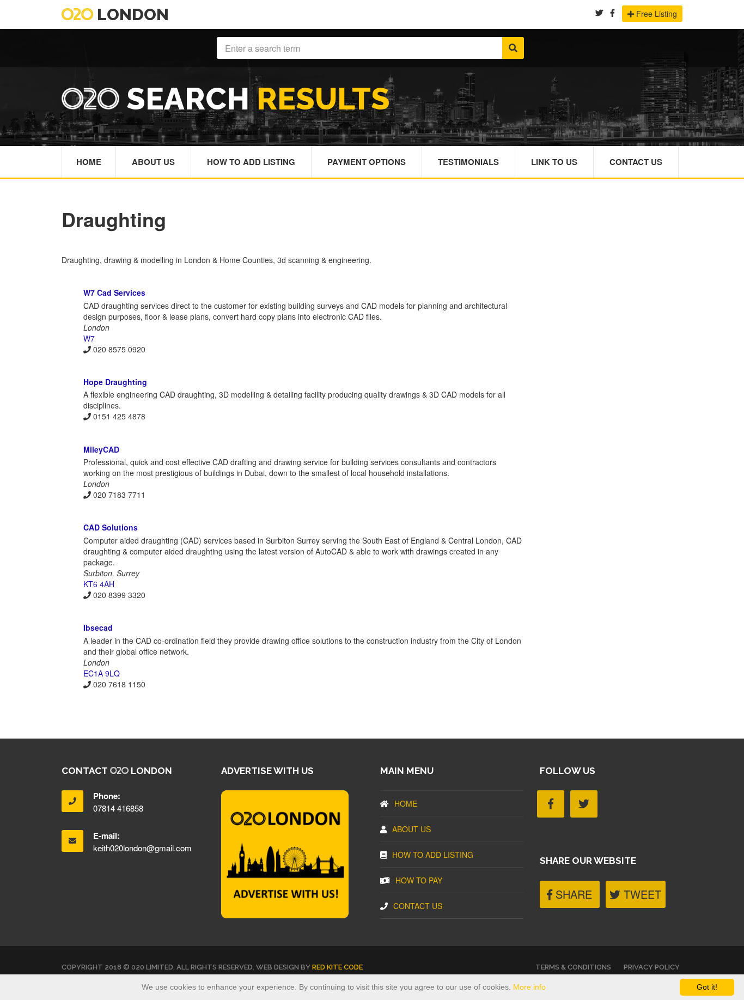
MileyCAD (101, 449)
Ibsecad (98, 627)
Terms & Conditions (573, 967)
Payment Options (366, 162)
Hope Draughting (115, 381)
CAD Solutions (110, 527)
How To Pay (418, 880)
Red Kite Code (337, 967)
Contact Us (635, 162)
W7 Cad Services (114, 292)
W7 (89, 338)
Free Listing (655, 13)
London (131, 14)
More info (529, 987)
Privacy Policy (652, 967)
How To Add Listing (251, 162)
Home (88, 162)
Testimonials (468, 162)
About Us (153, 162)
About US (411, 829)
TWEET (640, 894)
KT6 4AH (98, 583)
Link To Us (554, 162)
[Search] (513, 48)
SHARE (572, 894)
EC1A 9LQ (101, 673)
